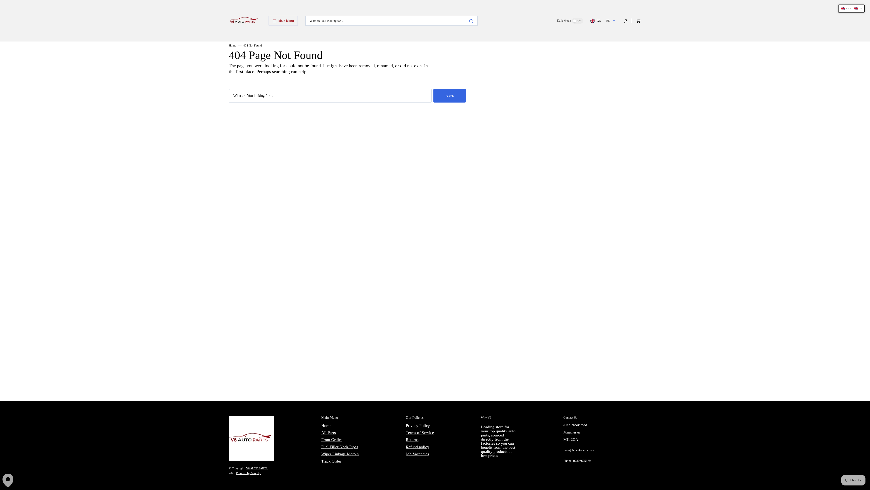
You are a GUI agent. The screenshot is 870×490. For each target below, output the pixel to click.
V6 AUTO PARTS (256, 468)
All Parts (328, 432)
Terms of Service (420, 432)
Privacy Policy (418, 425)
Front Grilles (331, 439)
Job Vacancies (417, 454)
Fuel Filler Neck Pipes (339, 447)
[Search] (472, 21)
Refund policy (417, 447)
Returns (412, 439)
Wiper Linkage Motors (340, 454)
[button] (626, 21)
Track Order (331, 461)
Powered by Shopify (248, 473)
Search (450, 96)
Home (232, 45)
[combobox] (391, 21)
